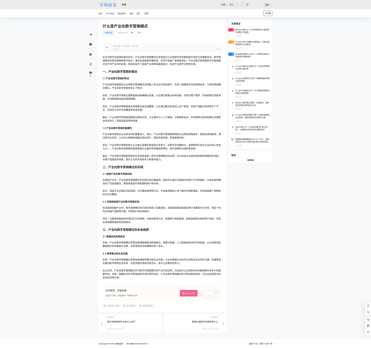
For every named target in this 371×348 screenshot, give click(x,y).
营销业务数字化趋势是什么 (205, 321)
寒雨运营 (119, 343)
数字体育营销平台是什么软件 (121, 321)
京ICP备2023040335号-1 (137, 343)
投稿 (269, 13)
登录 (267, 5)
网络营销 (108, 33)
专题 (123, 4)
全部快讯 (250, 160)
